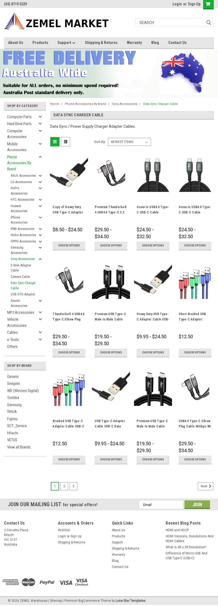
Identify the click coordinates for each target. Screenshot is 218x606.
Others (12, 346)
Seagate (13, 383)
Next (204, 486)
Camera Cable (20, 277)
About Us (15, 42)
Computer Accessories (17, 134)
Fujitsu (12, 419)
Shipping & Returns (101, 42)
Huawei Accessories (19, 208)
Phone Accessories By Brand (19, 163)
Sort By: (100, 142)
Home (54, 104)
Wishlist (64, 530)
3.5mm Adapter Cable (21, 268)
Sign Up (194, 4)
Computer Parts (19, 116)
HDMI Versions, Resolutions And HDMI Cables (189, 538)
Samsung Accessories (19, 250)
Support (64, 42)
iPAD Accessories (22, 229)
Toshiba (13, 397)
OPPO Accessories (23, 241)
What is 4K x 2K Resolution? (186, 547)
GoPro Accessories (19, 190)
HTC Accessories (22, 199)
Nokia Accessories (23, 235)
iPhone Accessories (19, 220)
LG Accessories (21, 182)
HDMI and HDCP (177, 530)
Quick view (69, 187)
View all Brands (19, 447)
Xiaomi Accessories (19, 303)
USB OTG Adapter (23, 294)
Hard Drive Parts (19, 123)
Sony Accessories (23, 259)
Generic (13, 376)
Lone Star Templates (131, 601)
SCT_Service (17, 425)
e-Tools (13, 339)
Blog (155, 42)
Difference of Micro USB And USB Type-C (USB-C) (186, 555)
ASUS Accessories (23, 176)
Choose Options (69, 245)
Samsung (14, 404)
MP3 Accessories (20, 312)
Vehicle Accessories (17, 322)
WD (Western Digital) (23, 390)
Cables (12, 332)
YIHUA (12, 411)
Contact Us (177, 42)
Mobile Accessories (17, 147)
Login (177, 4)
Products (40, 42)
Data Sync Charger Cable (23, 285)
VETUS (12, 440)
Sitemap (56, 601)
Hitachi (12, 433)
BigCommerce (89, 601)
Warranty (134, 42)
